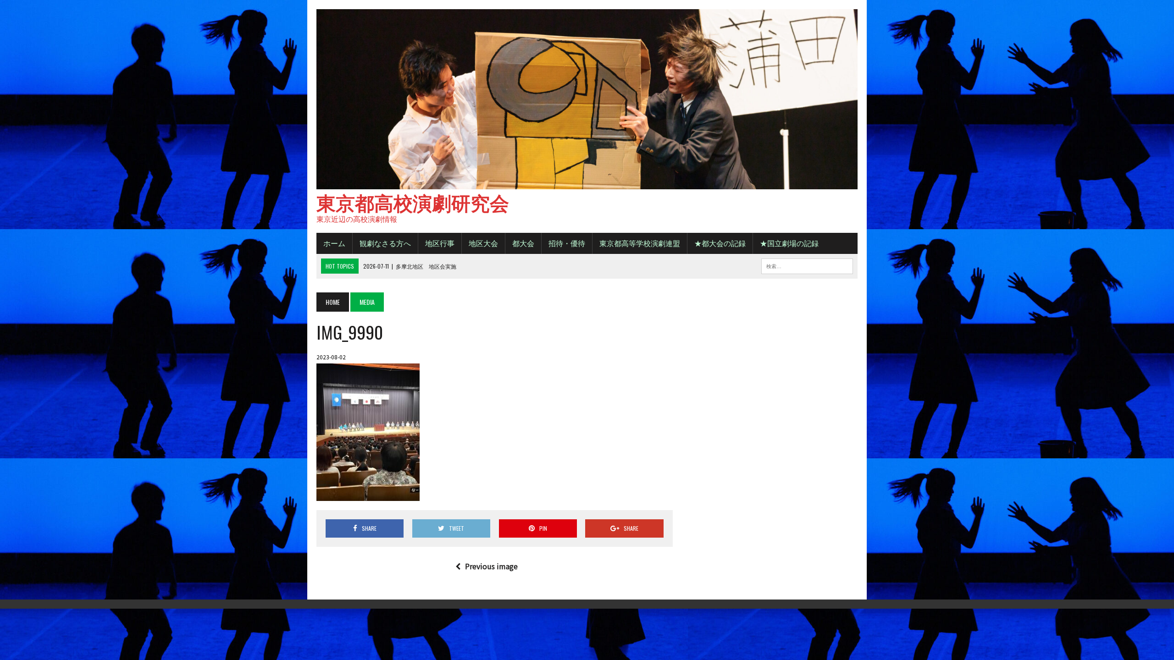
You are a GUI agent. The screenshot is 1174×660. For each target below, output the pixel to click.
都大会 (523, 242)
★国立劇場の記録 (789, 242)
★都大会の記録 (720, 242)
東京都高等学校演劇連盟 (639, 242)
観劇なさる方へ (385, 242)
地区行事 (439, 242)
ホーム (334, 242)
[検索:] (807, 264)
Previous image (491, 566)
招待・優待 (566, 242)
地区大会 (483, 242)
